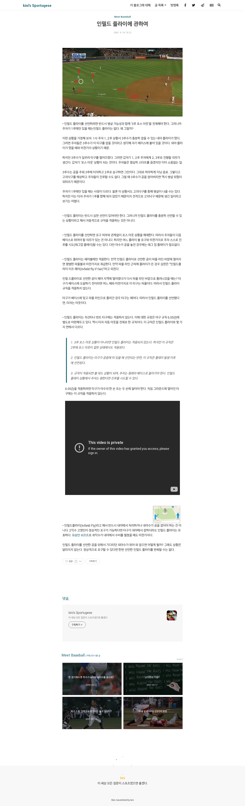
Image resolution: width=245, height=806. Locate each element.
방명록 (175, 5)
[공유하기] (76, 561)
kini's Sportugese (37, 5)
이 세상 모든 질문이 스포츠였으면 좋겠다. (88, 617)
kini (132, 799)
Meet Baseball (122, 16)
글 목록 (159, 5)
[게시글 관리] (80, 561)
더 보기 (180, 659)
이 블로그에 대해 (140, 5)
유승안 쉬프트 (80, 535)
